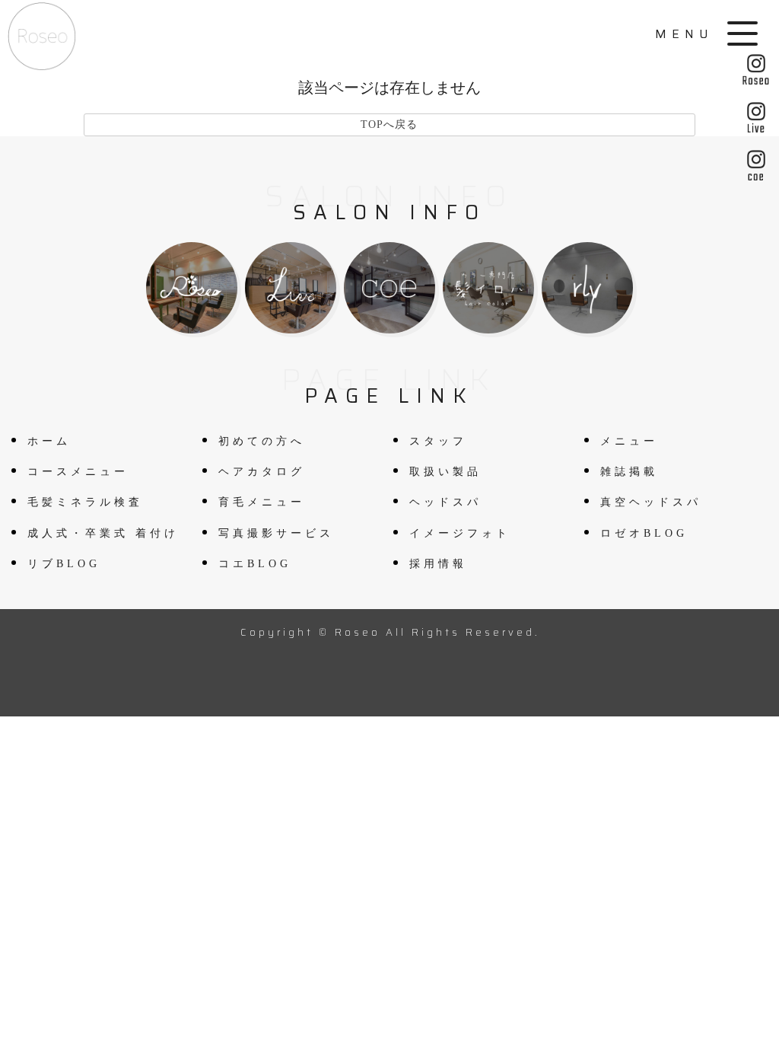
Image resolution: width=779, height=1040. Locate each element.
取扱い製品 (445, 471)
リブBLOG (63, 563)
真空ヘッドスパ (650, 502)
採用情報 (438, 563)
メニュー (629, 441)
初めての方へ (261, 441)
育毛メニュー (261, 502)
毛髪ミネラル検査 (85, 502)
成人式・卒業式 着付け (103, 533)
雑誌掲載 (629, 471)
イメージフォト (459, 533)
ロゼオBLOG (644, 533)
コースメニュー (78, 471)
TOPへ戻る (389, 124)
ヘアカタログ (261, 471)
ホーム (49, 441)
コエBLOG (254, 563)
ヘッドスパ (445, 502)
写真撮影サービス (276, 533)
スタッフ (438, 441)
